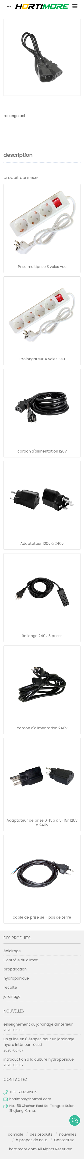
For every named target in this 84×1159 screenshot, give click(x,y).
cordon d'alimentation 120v (42, 451)
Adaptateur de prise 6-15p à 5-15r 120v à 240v (42, 822)
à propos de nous (32, 1140)
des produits (41, 1134)
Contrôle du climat (21, 960)
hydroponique (16, 978)
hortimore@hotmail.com (30, 1099)
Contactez (64, 1140)
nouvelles (67, 1134)
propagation (15, 969)
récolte (10, 987)
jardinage (12, 996)
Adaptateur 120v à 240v (42, 543)
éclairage (12, 951)
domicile (15, 1134)
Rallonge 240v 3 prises (42, 636)
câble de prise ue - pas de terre (42, 917)
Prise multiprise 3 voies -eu (42, 266)
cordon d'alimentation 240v (42, 728)
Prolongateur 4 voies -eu (42, 359)
